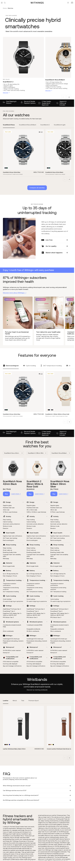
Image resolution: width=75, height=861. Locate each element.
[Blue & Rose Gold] (53, 409)
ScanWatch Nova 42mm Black (12, 482)
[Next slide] (69, 97)
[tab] (9, 126)
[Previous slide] (63, 97)
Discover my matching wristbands (37, 690)
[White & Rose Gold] (47, 409)
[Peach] (8, 744)
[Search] (5, 3)
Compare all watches (37, 187)
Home (4, 8)
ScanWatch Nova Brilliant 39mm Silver (59, 484)
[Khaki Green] (52, 744)
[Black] (6, 168)
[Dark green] (7, 168)
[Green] (51, 744)
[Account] (68, 3)
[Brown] (49, 744)
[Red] (50, 744)
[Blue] (5, 168)
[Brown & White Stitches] (6, 744)
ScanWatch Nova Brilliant (55, 80)
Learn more (15, 494)
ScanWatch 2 (8, 82)
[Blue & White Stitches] (9, 744)
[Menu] (2, 2)
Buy (6, 494)
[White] (50, 409)
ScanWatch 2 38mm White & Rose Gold (35, 484)
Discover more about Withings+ (14, 293)
